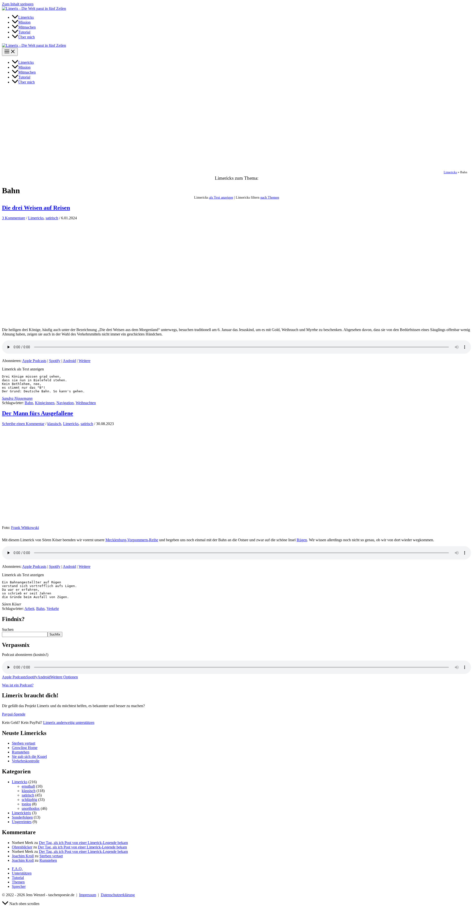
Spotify (54, 361)
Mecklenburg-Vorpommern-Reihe (131, 540)
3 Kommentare (13, 218)
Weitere (84, 361)
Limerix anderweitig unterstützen (68, 722)
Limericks (450, 172)
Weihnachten (86, 403)
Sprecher (19, 886)
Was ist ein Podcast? (18, 685)
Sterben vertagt (23, 743)
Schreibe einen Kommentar (23, 424)
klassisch (54, 424)
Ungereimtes (22, 822)
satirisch (52, 218)
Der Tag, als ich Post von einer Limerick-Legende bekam (83, 843)
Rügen (302, 540)
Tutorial (18, 878)
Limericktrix (21, 813)
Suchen (8, 629)
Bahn (29, 403)
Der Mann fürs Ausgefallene (37, 413)
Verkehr (53, 608)
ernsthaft (28, 786)
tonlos (26, 804)
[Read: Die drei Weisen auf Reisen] (76, 317)
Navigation (65, 403)
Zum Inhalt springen (18, 4)
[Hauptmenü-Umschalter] (10, 52)
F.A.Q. (17, 869)
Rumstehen (20, 752)
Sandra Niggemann (17, 398)
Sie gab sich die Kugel (29, 756)
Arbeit (29, 608)
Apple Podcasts (34, 361)
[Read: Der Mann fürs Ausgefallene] (76, 523)
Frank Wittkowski (25, 528)
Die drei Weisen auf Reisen (36, 208)
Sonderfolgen (22, 817)
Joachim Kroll (23, 856)
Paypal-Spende (13, 714)
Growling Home (24, 748)
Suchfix (55, 634)
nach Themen (269, 197)
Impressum (87, 895)
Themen (18, 882)
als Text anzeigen (221, 197)
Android (69, 361)
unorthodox (31, 808)
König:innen (44, 403)
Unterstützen (22, 873)
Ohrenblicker (22, 847)
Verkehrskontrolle (25, 761)
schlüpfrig (29, 799)
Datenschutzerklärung (118, 895)
